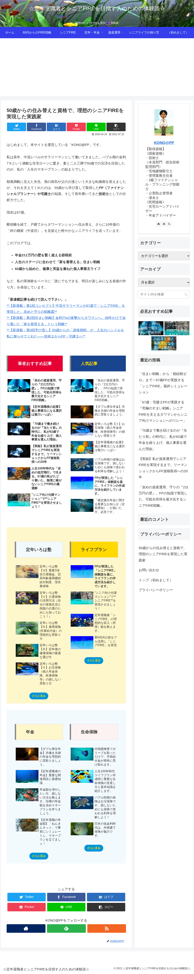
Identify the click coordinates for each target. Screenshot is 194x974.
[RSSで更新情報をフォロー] (106, 928)
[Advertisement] (97, 69)
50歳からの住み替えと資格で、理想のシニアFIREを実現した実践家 (163, 554)
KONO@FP (164, 143)
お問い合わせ (149, 570)
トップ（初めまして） (156, 580)
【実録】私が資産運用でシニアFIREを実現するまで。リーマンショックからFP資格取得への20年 (163, 468)
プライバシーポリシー (156, 590)
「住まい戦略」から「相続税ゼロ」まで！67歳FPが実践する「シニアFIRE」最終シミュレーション (163, 383)
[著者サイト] (26, 928)
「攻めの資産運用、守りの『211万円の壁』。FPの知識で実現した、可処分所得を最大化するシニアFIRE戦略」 (163, 496)
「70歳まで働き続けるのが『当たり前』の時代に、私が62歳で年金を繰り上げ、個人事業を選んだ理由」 (163, 440)
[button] (186, 294)
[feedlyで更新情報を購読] (66, 928)
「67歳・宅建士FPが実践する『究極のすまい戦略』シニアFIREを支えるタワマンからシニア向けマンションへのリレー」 (163, 411)
